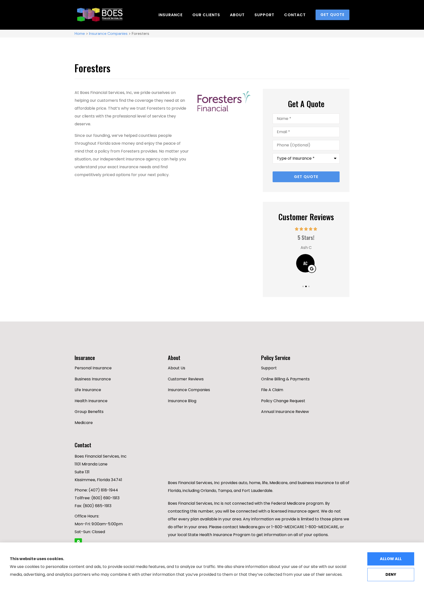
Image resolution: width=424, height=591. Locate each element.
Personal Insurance (93, 368)
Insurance (171, 15)
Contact (295, 15)
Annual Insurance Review (285, 411)
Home (80, 33)
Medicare (84, 422)
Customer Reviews (186, 379)
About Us (176, 368)
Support (264, 15)
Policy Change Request (283, 401)
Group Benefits (89, 411)
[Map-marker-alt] (78, 542)
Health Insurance (91, 401)
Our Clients (206, 15)
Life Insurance (88, 390)
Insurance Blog (182, 401)
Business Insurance (93, 379)
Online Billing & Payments (285, 379)
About (237, 15)
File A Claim (272, 390)
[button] (303, 286)
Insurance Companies (108, 33)
